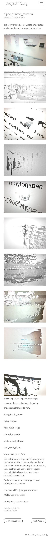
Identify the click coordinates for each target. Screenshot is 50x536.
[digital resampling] (25, 50)
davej (23, 17)
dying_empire (10, 421)
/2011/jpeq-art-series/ (14, 483)
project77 (43, 535)
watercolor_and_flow (14, 454)
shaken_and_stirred (13, 440)
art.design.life (15, 508)
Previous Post (13, 521)
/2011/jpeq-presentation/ (25, 490)
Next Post (38, 521)
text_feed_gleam (12, 447)
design (14, 510)
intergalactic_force (13, 414)
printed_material (12, 434)
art (10, 510)
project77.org (32, 535)
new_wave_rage (12, 427)
